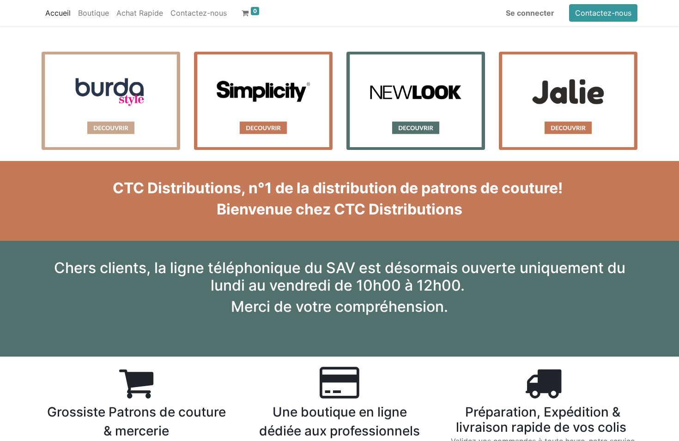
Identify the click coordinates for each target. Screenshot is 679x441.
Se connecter (530, 13)
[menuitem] (58, 13)
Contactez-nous (603, 13)
